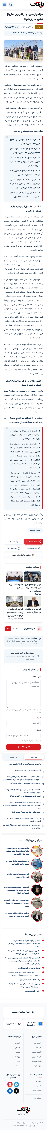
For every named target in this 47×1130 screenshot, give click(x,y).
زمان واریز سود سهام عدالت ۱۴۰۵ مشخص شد (25, 764)
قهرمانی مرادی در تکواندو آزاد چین (28, 968)
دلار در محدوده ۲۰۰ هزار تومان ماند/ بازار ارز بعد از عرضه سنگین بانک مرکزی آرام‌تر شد (17, 851)
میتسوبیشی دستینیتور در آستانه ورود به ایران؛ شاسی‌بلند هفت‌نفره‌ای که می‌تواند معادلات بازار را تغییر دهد (21, 805)
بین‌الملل (17, 1057)
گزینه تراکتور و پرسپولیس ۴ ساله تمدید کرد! (25, 783)
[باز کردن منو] (4, 4)
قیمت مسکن (36, 1052)
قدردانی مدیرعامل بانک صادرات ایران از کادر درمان (18, 876)
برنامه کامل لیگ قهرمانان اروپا (30, 979)
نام (39, 717)
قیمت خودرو (37, 1043)
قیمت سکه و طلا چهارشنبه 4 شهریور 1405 (25, 812)
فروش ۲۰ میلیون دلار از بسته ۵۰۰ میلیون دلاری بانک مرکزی (17, 863)
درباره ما (38, 1081)
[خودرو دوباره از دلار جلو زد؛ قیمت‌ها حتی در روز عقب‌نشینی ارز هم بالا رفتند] (37, 903)
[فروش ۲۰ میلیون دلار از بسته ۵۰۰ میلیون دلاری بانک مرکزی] (37, 864)
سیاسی (18, 1052)
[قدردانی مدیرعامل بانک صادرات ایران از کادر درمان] (37, 877)
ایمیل (38, 730)
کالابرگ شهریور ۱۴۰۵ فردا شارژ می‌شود (28, 770)
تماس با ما (37, 1086)
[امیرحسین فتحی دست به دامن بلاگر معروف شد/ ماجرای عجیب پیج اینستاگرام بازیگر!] (37, 890)
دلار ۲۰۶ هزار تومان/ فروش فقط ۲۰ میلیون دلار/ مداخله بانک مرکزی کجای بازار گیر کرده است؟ (24, 974)
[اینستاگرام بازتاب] (10, 1084)
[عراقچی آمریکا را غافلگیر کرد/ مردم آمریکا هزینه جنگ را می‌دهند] (37, 916)
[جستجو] (10, 4)
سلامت (18, 1066)
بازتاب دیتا (37, 1066)
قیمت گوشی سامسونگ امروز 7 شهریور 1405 (25, 796)
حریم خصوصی (36, 1090)
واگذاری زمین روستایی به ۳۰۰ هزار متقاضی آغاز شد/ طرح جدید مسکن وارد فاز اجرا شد (24, 952)
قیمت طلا (37, 1048)
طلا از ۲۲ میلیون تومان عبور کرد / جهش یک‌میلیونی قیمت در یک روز (23, 820)
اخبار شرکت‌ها (36, 1061)
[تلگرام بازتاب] (16, 1084)
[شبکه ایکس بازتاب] (16, 1091)
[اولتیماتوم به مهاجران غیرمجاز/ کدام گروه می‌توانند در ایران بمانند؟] (32, 576)
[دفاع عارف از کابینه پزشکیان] (14, 576)
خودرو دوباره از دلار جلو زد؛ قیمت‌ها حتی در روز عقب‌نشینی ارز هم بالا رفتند (16, 903)
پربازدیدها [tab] (34, 757)
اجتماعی (17, 1048)
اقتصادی (17, 1043)
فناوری (18, 1061)
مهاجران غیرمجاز (35, 530)
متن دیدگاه (36, 676)
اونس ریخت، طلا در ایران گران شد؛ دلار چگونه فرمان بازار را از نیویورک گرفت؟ (24, 985)
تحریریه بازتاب (26, 27)
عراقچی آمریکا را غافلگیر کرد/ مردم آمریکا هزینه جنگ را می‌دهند (17, 915)
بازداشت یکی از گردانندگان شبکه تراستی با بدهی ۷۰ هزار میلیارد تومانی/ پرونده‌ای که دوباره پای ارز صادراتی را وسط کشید (22, 961)
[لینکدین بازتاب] (10, 1091)
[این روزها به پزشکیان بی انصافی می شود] (32, 601)
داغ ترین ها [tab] (13, 757)
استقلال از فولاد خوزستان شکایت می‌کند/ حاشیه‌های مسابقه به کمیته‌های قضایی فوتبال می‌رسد (24, 943)
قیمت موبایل (36, 1057)
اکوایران (31, 514)
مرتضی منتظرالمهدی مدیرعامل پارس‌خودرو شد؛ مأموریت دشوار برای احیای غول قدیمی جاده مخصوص (21, 778)
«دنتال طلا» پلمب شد (32, 991)
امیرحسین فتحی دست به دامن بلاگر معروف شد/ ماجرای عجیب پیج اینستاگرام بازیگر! (16, 890)
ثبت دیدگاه (8, 628)
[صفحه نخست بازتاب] (23, 1109)
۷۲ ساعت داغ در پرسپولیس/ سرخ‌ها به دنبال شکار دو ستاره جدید (21, 826)
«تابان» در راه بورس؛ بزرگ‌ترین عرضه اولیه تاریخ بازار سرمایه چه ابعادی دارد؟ (22, 791)
